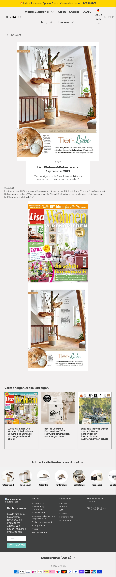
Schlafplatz (79, 485)
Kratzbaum (25, 485)
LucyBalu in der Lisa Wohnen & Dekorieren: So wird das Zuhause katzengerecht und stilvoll (20, 434)
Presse (35, 529)
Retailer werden (39, 532)
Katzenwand (8, 485)
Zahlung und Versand (42, 522)
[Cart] (113, 17)
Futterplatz (61, 485)
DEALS (87, 12)
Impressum (64, 503)
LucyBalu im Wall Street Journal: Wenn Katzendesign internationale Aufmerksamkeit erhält (94, 434)
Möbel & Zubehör (37, 12)
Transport (97, 485)
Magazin (47, 22)
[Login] (109, 17)
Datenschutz (65, 520)
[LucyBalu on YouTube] (104, 509)
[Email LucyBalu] (88, 509)
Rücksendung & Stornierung (39, 508)
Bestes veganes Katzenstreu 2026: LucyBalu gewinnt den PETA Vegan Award (57, 432)
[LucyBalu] (12, 17)
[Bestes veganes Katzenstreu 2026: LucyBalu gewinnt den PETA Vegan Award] (58, 408)
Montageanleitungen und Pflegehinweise (43, 517)
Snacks (74, 12)
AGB (61, 510)
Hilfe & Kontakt (38, 512)
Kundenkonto (38, 503)
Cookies (63, 513)
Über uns (63, 22)
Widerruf (63, 506)
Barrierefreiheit (66, 517)
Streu (62, 12)
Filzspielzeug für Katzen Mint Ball (52, 191)
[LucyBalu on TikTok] (101, 509)
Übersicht (15, 35)
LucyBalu (61, 566)
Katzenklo (43, 485)
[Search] (105, 17)
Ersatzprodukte (39, 525)
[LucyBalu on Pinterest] (98, 509)
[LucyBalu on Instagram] (95, 509)
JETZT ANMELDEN (17, 545)
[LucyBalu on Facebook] (91, 509)
